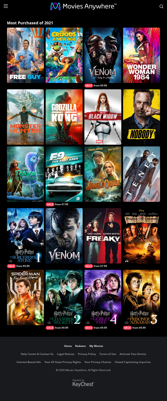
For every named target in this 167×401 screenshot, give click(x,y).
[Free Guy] (25, 55)
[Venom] (64, 235)
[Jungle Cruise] (102, 174)
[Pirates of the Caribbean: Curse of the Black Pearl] (141, 235)
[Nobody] (141, 117)
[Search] (161, 6)
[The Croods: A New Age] (64, 55)
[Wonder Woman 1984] (141, 55)
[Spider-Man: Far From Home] (25, 297)
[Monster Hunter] (25, 117)
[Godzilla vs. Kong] (64, 117)
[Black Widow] (102, 117)
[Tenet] (141, 174)
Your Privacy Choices (97, 362)
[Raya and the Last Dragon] (25, 174)
